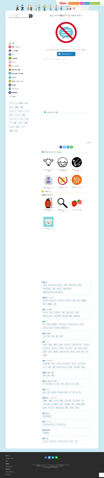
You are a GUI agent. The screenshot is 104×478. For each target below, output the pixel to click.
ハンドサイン (53, 441)
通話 (22, 107)
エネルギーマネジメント (49, 424)
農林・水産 (76, 316)
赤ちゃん (59, 288)
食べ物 (71, 407)
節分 (83, 351)
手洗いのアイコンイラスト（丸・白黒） (77, 170)
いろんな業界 (48, 309)
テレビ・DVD (81, 363)
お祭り (55, 344)
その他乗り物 (55, 404)
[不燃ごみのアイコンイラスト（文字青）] (48, 180)
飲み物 (76, 407)
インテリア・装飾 (58, 400)
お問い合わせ (8, 469)
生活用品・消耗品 (80, 404)
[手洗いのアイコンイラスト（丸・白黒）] (76, 162)
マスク (23, 126)
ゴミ (83, 400)
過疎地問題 (47, 430)
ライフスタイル (48, 360)
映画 (54, 367)
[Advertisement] (66, 74)
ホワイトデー (69, 348)
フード (51, 312)
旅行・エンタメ (70, 312)
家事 (50, 367)
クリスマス (67, 344)
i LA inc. (49, 467)
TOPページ (8, 455)
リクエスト (17, 115)
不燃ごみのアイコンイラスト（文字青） (48, 188)
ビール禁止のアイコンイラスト (63, 188)
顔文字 (17, 126)
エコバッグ (12, 103)
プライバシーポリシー (10, 471)
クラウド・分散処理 (51, 324)
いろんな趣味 (46, 363)
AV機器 (45, 400)
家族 (66, 285)
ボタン (71, 441)
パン (11, 122)
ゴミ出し (20, 111)
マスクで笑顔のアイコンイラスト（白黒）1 (63, 170)
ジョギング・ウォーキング (63, 363)
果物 (15, 122)
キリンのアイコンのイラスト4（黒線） (48, 170)
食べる (11, 107)
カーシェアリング (61, 424)
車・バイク (51, 407)
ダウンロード (66, 54)
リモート (27, 111)
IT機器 (50, 400)
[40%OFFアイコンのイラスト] (76, 180)
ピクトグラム (13, 119)
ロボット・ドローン (48, 327)
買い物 (70, 367)
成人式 (50, 351)
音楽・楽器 (76, 367)
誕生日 (44, 355)
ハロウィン (54, 348)
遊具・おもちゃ (59, 407)
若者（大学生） (47, 288)
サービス (45, 312)
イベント (47, 341)
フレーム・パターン (63, 441)
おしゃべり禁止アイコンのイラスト (66, 15)
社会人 (80, 285)
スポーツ (74, 363)
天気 (58, 383)
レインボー (21, 119)
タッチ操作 (19, 103)
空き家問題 (46, 433)
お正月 (50, 344)
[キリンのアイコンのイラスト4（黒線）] (48, 162)
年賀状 (11, 130)
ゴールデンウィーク (77, 344)
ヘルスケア (60, 300)
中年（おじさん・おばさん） (55, 285)
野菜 (26, 122)
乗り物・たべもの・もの (51, 397)
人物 (46, 282)
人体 (74, 300)
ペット (44, 367)
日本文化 (47, 413)
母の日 (72, 351)
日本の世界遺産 (47, 416)
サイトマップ (8, 474)
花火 (87, 351)
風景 (77, 383)
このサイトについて (74, 3)
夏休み (44, 351)
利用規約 (87, 3)
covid (26, 103)
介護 (78, 300)
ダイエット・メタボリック (49, 300)
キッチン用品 (76, 400)
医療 (44, 304)
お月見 (44, 344)
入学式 (80, 348)
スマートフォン (62, 324)
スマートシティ (48, 421)
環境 (61, 336)
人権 (44, 336)
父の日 (77, 351)
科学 (77, 312)
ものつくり (57, 312)
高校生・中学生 (67, 288)
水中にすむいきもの (63, 392)
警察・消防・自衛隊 (67, 316)
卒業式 (85, 348)
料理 (24, 115)
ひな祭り (61, 348)
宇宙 (62, 383)
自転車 (44, 407)
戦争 (53, 336)
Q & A (81, 3)
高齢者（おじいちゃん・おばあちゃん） (52, 292)
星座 (67, 383)
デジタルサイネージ (73, 324)
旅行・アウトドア (64, 351)
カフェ (53, 363)
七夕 (75, 348)
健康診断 (84, 300)
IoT (44, 324)
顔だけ (11, 115)
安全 (49, 336)
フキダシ (20, 122)
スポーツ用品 (46, 404)
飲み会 (83, 367)
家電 (61, 404)
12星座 (16, 107)
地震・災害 (49, 383)
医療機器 (50, 304)
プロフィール (13, 111)
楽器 (73, 404)
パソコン (82, 324)
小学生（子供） (72, 285)
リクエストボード (95, 3)
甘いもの (12, 126)
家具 (49, 375)
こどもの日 (86, 344)
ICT (46, 321)
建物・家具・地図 (49, 372)
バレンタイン (46, 348)
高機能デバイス (65, 327)
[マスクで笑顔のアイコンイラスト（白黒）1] (62, 162)
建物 (53, 375)
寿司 (27, 119)
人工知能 (57, 327)
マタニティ (68, 300)
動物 (44, 392)
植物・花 (54, 392)
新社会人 (56, 351)
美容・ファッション (48, 316)
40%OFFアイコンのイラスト (77, 188)
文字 (76, 441)
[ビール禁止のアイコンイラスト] (62, 180)
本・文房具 (67, 404)
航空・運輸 (57, 316)
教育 (63, 312)
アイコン (49, 59)
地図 (44, 375)
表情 (54, 288)
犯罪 (57, 336)
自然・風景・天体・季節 (51, 381)
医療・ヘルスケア (49, 297)
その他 (45, 59)
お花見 (60, 344)
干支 (49, 392)
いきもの (47, 389)
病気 (55, 304)
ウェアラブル (68, 400)
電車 (67, 407)
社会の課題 (47, 333)
